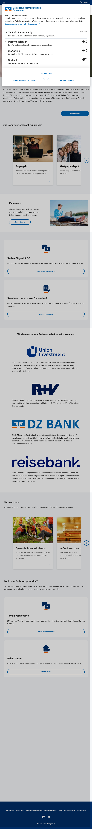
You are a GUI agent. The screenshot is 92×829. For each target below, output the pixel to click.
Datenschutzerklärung (14, 24)
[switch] (84, 41)
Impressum (33, 24)
